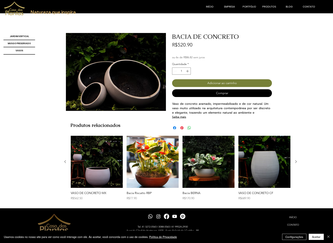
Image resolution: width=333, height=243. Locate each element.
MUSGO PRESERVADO (19, 43)
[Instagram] (158, 216)
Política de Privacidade (163, 237)
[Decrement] (175, 71)
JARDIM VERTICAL (19, 36)
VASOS (19, 50)
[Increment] (187, 71)
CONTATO (293, 224)
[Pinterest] (182, 216)
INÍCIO (293, 217)
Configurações (294, 237)
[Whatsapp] (150, 216)
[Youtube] (174, 216)
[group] (180, 170)
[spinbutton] (181, 71)
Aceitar (316, 237)
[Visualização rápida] (97, 162)
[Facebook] (166, 216)
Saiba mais (179, 117)
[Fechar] (328, 237)
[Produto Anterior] (65, 161)
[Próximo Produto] (296, 161)
